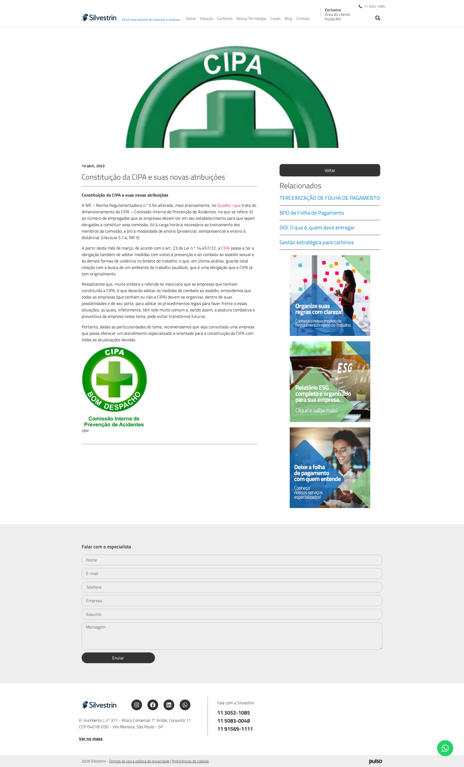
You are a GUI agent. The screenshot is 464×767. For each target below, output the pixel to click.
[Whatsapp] (185, 704)
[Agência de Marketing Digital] (375, 763)
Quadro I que (229, 205)
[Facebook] (152, 704)
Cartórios (225, 18)
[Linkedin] (169, 704)
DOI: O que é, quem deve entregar (317, 227)
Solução (206, 18)
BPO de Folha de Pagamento (312, 212)
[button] (377, 18)
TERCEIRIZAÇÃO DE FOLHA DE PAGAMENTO (330, 198)
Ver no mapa (91, 738)
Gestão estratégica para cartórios (317, 242)
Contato (303, 18)
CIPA (225, 248)
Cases (275, 18)
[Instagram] (136, 704)
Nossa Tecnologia (251, 18)
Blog (288, 18)
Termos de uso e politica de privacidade (139, 761)
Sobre (191, 18)
